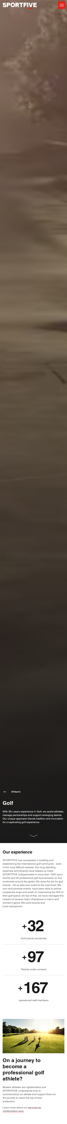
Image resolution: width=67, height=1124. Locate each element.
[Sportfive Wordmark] (20, 11)
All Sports (15, 791)
